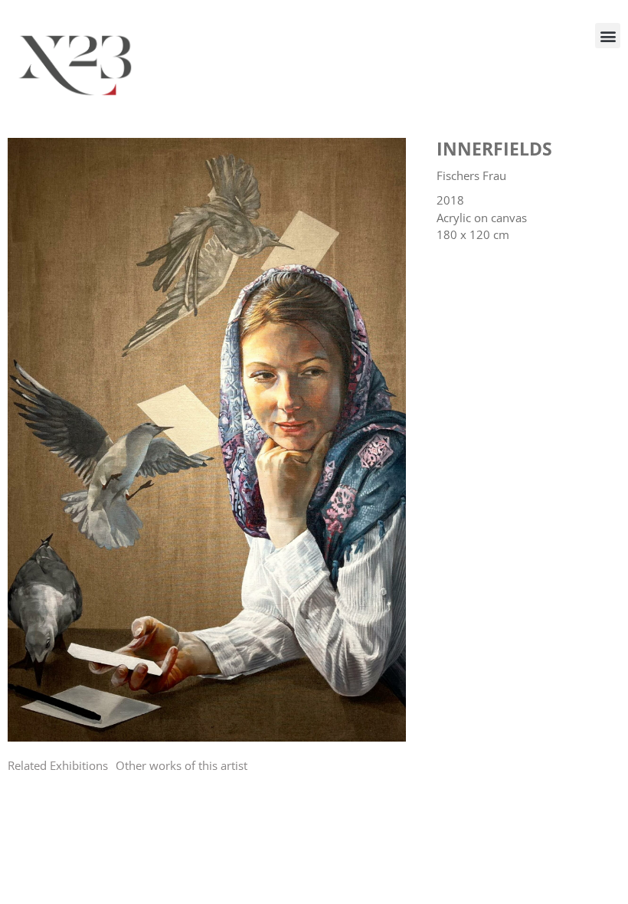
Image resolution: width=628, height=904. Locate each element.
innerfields (494, 148)
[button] (607, 35)
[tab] (58, 766)
